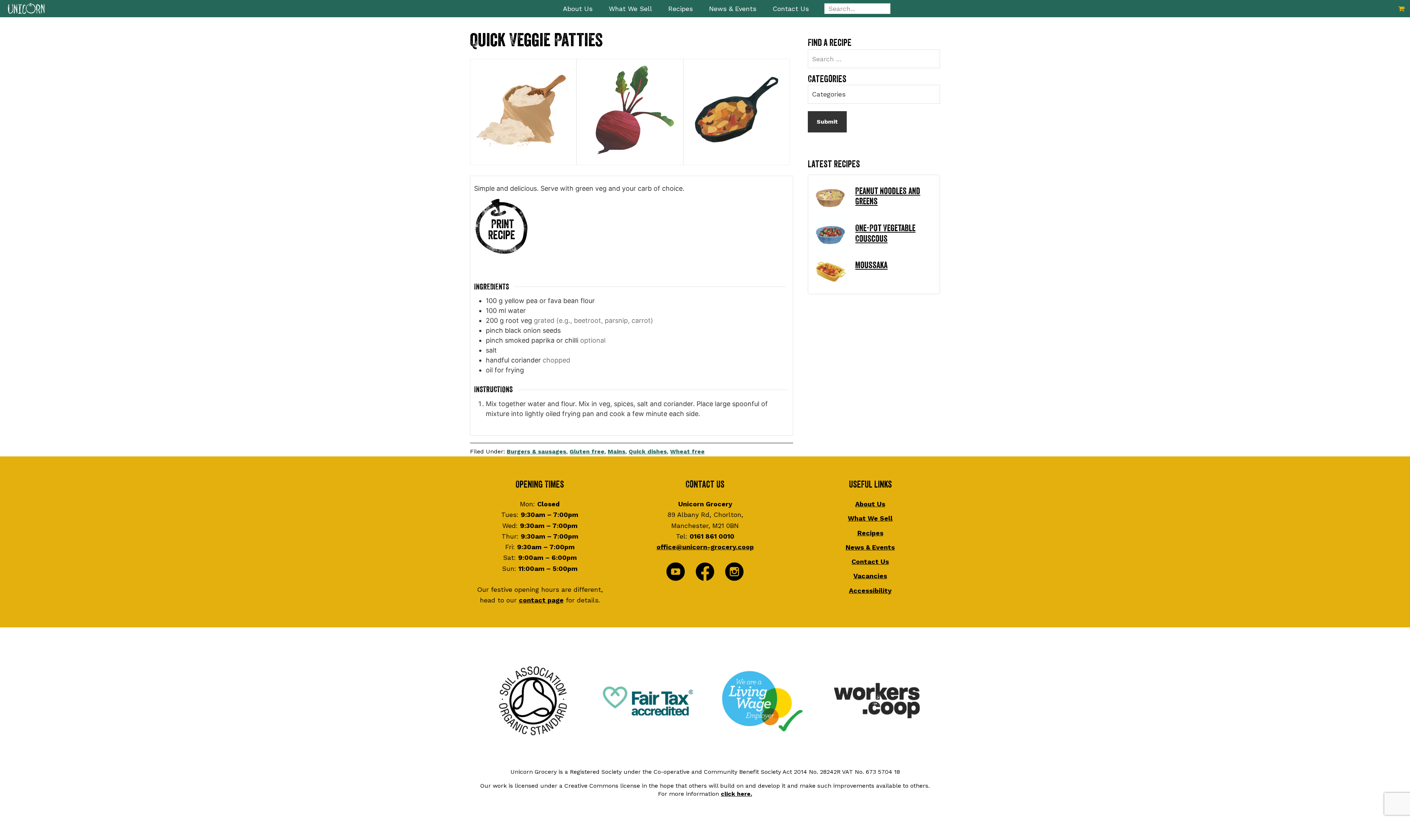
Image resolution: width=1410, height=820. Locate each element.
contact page (541, 600)
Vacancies (870, 576)
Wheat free (687, 451)
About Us (870, 504)
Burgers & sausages (536, 451)
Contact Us (870, 561)
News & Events (870, 547)
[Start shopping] (1401, 8)
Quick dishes (648, 451)
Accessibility (870, 590)
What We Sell (870, 518)
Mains (616, 451)
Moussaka (871, 265)
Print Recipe (501, 229)
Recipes (870, 533)
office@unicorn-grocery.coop (705, 547)
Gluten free (587, 451)
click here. (736, 793)
